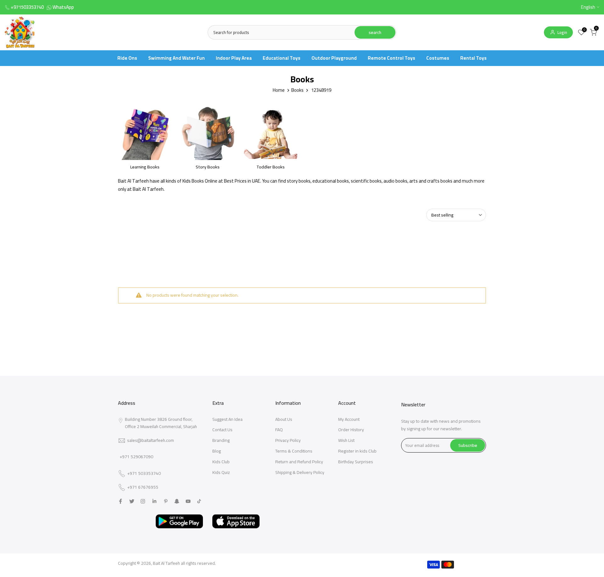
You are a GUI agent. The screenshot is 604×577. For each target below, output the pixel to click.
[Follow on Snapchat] (176, 501)
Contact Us (222, 430)
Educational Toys (281, 58)
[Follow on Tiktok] (199, 501)
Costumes (437, 58)
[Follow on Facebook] (120, 501)
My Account (349, 419)
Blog (216, 451)
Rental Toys (473, 58)
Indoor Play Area (234, 58)
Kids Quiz (221, 472)
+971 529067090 (136, 457)
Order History (351, 430)
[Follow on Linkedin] (154, 501)
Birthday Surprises (355, 462)
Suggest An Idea (227, 419)
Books (297, 90)
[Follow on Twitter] (131, 501)
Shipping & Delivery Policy (299, 472)
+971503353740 (27, 7)
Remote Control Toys (391, 58)
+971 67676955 (142, 487)
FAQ (279, 430)
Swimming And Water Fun (176, 58)
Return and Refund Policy (299, 462)
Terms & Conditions (293, 451)
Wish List (346, 440)
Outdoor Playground (334, 58)
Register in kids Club (357, 451)
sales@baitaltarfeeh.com (150, 440)
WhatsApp (63, 7)
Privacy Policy (288, 440)
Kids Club (221, 462)
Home (279, 90)
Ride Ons (127, 58)
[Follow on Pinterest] (166, 501)
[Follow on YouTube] (188, 501)
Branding (221, 440)
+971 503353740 (144, 473)
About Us (283, 419)
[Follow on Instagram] (143, 501)
